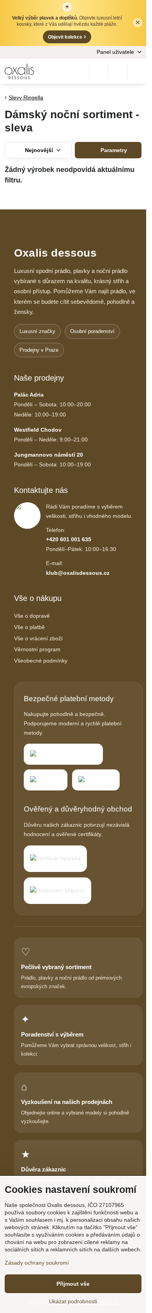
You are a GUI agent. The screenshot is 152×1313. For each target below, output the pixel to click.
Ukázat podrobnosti (73, 1301)
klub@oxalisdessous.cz (78, 573)
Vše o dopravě (32, 616)
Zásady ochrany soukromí (37, 1263)
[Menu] (136, 71)
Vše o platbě (29, 627)
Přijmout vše (73, 1284)
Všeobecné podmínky (40, 660)
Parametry (113, 150)
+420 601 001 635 (68, 539)
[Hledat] (98, 71)
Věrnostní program (37, 649)
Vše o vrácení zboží (38, 638)
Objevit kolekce (67, 36)
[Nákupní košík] (117, 71)
